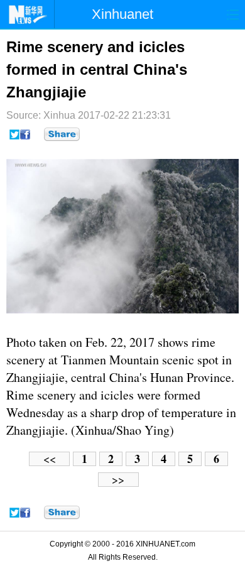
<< (49, 459)
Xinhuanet (122, 14)
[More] (62, 134)
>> (118, 479)
